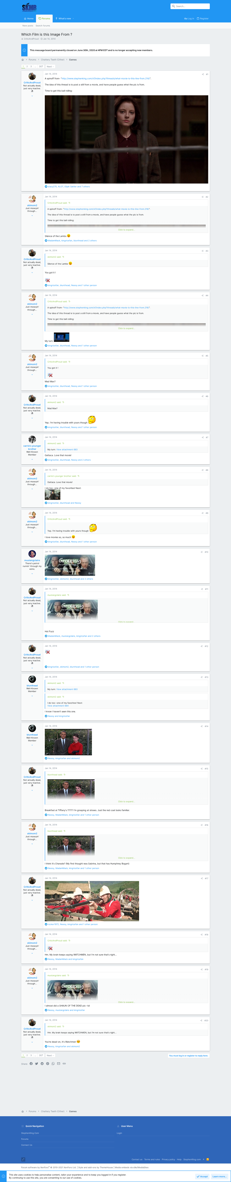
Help (179, 1159)
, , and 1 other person (72, 285)
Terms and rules (152, 1159)
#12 (206, 646)
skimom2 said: (54, 257)
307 (41, 66)
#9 (207, 513)
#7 (207, 437)
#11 (206, 589)
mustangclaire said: (56, 595)
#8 (207, 470)
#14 (206, 726)
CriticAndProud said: (57, 203)
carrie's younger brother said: (62, 476)
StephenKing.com (30, 1133)
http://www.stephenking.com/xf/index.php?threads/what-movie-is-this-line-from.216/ (106, 78)
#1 (207, 74)
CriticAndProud (31, 39)
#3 (207, 251)
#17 (206, 878)
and (59, 716)
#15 (206, 768)
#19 (206, 969)
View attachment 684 (58, 705)
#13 (206, 677)
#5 (207, 355)
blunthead (32, 685)
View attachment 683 (66, 449)
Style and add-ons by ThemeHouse (95, 1167)
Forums (24, 1139)
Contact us (26, 1145)
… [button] (35, 66)
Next (49, 66)
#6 (207, 396)
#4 (207, 295)
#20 (206, 1020)
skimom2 (32, 205)
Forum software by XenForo (48, 1167)
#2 (207, 197)
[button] (73, 18)
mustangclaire (32, 560)
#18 (206, 934)
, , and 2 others (72, 240)
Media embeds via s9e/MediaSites (131, 1167)
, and (64, 503)
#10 (206, 552)
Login (119, 1133)
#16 (206, 825)
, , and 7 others (69, 186)
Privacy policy (168, 1159)
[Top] (204, 1159)
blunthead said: (55, 774)
